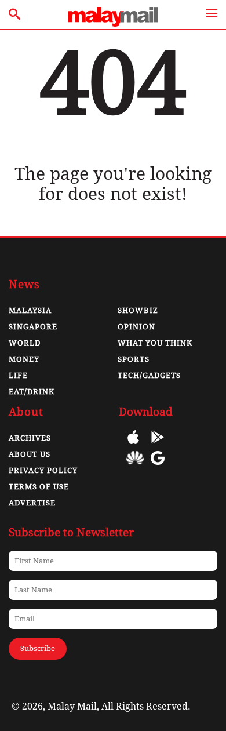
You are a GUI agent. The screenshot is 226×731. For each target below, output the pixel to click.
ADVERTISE (32, 503)
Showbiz (138, 310)
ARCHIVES (30, 438)
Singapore (33, 326)
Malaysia (30, 310)
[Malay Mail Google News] (158, 466)
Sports (134, 359)
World (25, 343)
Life (18, 375)
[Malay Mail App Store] (133, 445)
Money (24, 359)
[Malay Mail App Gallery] (135, 466)
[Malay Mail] (113, 23)
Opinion (136, 326)
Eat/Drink (31, 391)
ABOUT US (29, 454)
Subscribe (37, 648)
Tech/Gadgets (149, 375)
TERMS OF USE (39, 486)
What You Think (155, 343)
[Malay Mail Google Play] (158, 445)
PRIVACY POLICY (43, 470)
